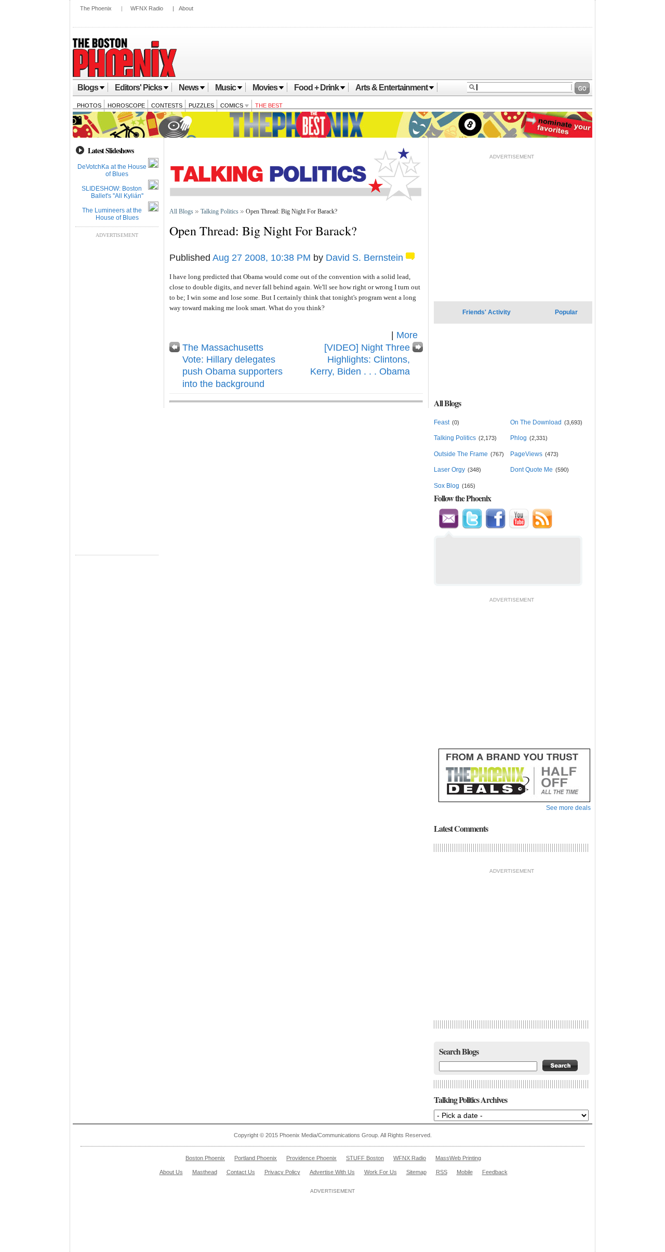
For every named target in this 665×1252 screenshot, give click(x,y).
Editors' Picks (138, 87)
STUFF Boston (365, 1158)
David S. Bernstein (364, 257)
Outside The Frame (461, 454)
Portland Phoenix (255, 1158)
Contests (166, 105)
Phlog (518, 438)
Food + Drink (316, 87)
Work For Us (380, 1172)
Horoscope (126, 105)
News (188, 87)
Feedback (495, 1172)
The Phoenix (96, 8)
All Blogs (181, 211)
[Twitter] (472, 526)
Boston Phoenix (205, 1158)
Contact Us (241, 1172)
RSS (441, 1172)
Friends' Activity (486, 312)
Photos (89, 105)
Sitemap (416, 1172)
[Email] (449, 526)
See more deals (568, 807)
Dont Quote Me (531, 469)
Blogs (87, 87)
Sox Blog (446, 485)
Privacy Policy (282, 1172)
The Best (269, 105)
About (186, 8)
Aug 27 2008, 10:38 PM (261, 257)
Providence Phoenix (311, 1158)
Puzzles (201, 105)
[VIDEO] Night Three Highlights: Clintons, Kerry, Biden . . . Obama (360, 359)
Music (225, 87)
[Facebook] (495, 526)
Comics (232, 105)
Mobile (465, 1172)
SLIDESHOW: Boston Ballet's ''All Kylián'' (112, 192)
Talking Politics (219, 211)
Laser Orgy (449, 469)
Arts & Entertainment (391, 87)
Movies (264, 87)
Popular (566, 312)
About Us (171, 1172)
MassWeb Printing (458, 1158)
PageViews (526, 454)
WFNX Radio (146, 8)
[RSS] (542, 526)
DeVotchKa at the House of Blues (112, 170)
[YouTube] (519, 526)
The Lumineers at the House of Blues (112, 214)
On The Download (536, 422)
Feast (441, 422)
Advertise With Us (332, 1172)
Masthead (204, 1172)
